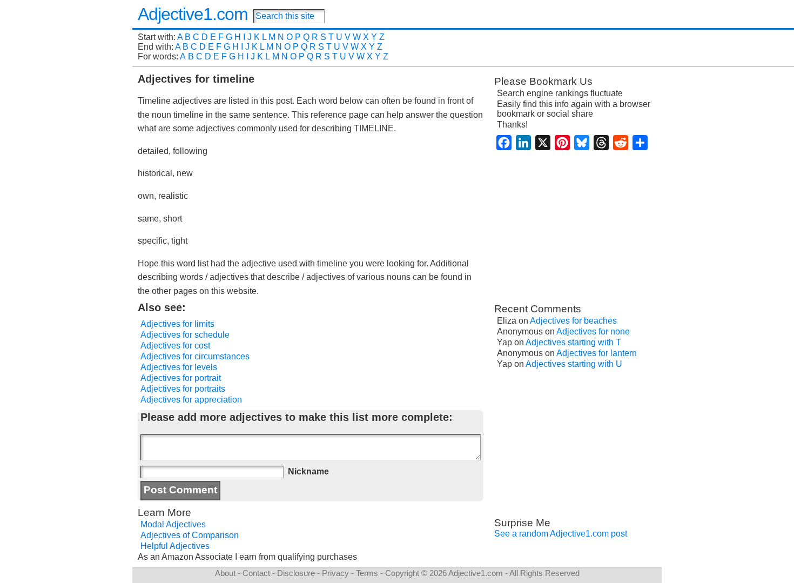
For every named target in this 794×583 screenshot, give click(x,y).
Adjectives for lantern (596, 353)
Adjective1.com (193, 14)
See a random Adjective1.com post (560, 533)
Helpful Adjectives (175, 546)
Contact (256, 573)
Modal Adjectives (173, 524)
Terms (367, 573)
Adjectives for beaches (573, 320)
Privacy (335, 573)
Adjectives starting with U (574, 363)
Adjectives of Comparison (189, 535)
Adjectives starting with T (573, 342)
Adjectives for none (593, 331)
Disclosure (296, 573)
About (225, 573)
